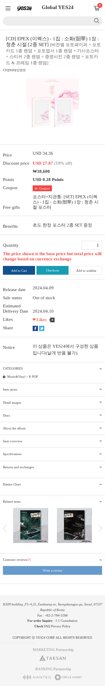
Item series (10, 389)
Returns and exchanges (18, 467)
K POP (33, 376)
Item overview (12, 441)
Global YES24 (58, 7)
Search (96, 20)
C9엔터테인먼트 (14, 70)
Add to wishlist (86, 270)
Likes (41, 319)
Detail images (12, 402)
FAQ (47, 626)
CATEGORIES (13, 368)
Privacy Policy (61, 626)
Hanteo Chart (12, 484)
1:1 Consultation (66, 620)
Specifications (12, 454)
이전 (4, 528)
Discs (6, 415)
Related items (12, 501)
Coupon (44, 188)
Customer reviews (17, 559)
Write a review (52, 570)
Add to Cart (19, 270)
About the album (14, 428)
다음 (100, 528)
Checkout (52, 270)
